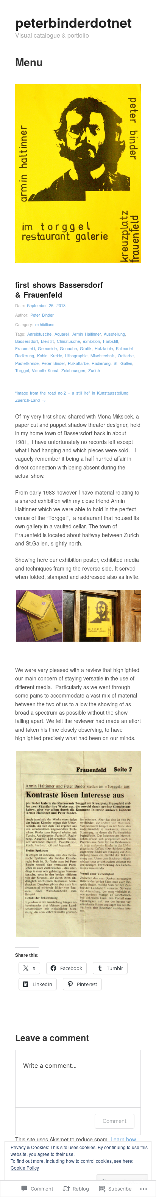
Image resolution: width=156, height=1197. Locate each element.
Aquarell (62, 334)
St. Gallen (123, 363)
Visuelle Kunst (45, 370)
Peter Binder (42, 315)
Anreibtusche (39, 334)
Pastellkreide (27, 363)
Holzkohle (104, 348)
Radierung (101, 363)
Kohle (42, 355)
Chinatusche (68, 341)
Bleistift (47, 341)
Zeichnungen (73, 370)
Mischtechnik (102, 355)
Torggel (22, 370)
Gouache (68, 348)
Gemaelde (47, 348)
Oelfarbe (126, 355)
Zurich (94, 370)
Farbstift (110, 341)
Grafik (86, 348)
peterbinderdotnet (73, 22)
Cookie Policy (25, 1167)
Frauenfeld (25, 348)
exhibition (91, 341)
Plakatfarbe (78, 363)
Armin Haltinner (86, 334)
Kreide (56, 355)
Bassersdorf (26, 341)
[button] (38, 615)
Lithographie (76, 355)
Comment (114, 1121)
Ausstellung (114, 334)
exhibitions (45, 324)
